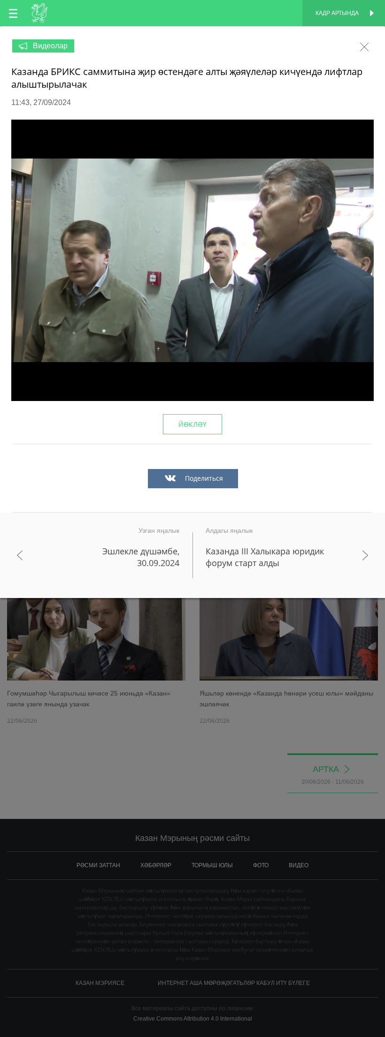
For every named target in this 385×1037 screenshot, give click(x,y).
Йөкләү (192, 424)
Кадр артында (337, 13)
